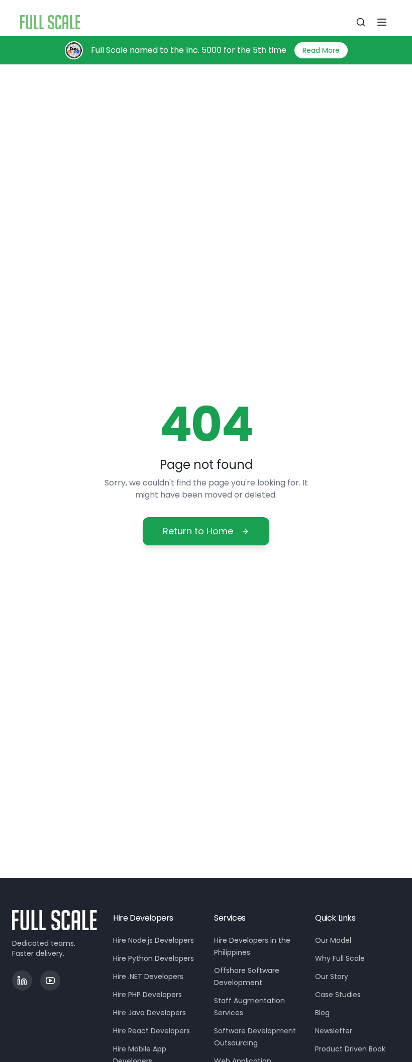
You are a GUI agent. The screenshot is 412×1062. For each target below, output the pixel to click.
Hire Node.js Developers (153, 940)
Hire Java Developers (149, 1013)
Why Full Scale (340, 958)
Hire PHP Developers (147, 995)
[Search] (361, 22)
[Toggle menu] (382, 22)
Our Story (331, 976)
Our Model (333, 940)
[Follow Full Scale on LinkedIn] (22, 980)
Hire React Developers (151, 1031)
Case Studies (338, 995)
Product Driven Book (350, 1049)
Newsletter (333, 1031)
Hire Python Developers (153, 958)
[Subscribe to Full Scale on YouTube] (50, 980)
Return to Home (198, 531)
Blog (322, 1013)
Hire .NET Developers (148, 976)
